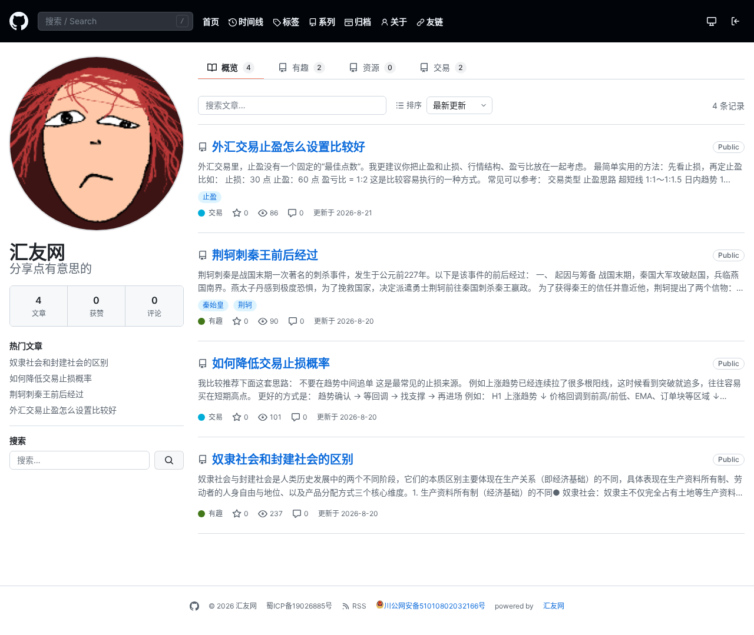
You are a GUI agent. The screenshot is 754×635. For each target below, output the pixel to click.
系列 (326, 21)
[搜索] (169, 460)
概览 (236, 67)
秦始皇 (213, 305)
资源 (377, 67)
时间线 (250, 21)
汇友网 (553, 605)
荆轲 (245, 305)
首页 (211, 21)
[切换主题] (711, 21)
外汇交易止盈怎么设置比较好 (63, 410)
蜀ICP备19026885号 (299, 605)
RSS (359, 605)
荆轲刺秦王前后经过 (46, 394)
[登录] (735, 21)
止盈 (210, 196)
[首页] (18, 21)
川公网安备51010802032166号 (434, 605)
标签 (290, 21)
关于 (398, 21)
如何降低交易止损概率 (50, 378)
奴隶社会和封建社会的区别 (58, 362)
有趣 (307, 67)
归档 (362, 21)
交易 (448, 67)
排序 (414, 104)
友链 (434, 21)
